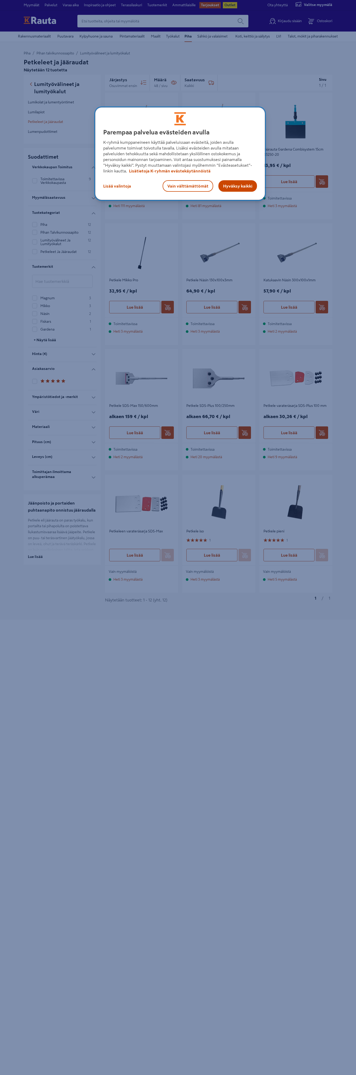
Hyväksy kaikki (237, 186)
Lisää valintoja (117, 186)
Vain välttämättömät (187, 186)
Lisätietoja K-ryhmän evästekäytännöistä (169, 171)
